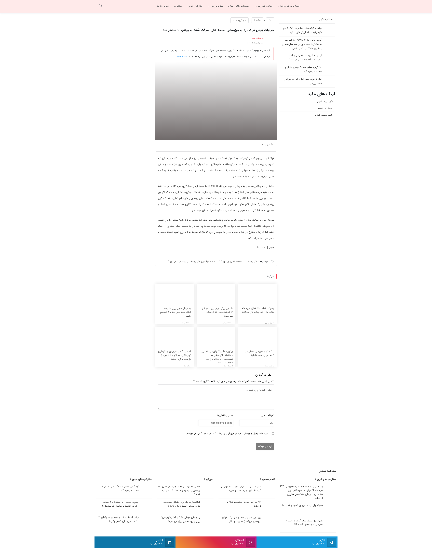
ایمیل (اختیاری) (225, 415)
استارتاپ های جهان (141, 479)
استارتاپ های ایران (326, 479)
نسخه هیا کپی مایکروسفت (202, 261)
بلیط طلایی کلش (324, 115)
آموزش (209, 479)
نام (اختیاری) (267, 415)
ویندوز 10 (171, 261)
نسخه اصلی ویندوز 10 (230, 261)
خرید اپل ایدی (325, 108)
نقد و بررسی (268, 479)
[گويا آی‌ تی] (320, 6)
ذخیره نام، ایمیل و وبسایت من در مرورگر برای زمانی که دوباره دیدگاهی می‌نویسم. (227, 434)
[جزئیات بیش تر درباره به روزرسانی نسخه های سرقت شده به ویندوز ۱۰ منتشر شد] (216, 101)
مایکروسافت (239, 20)
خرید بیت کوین (325, 101)
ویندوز (182, 261)
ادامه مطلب (181, 57)
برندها (257, 20)
